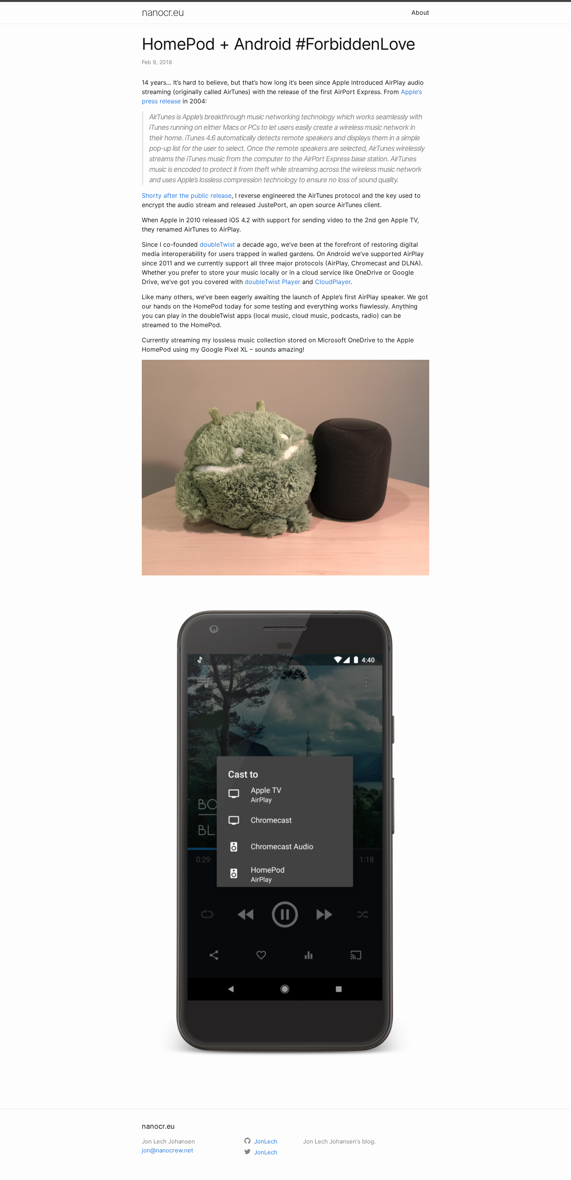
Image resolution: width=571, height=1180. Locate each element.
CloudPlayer (332, 282)
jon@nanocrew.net (167, 1150)
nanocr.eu (163, 12)
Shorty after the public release (187, 195)
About (420, 12)
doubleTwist (217, 244)
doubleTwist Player (272, 282)
